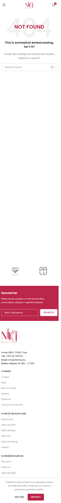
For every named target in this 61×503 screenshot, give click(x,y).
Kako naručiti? (8, 424)
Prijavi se (5, 467)
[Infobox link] (29, 297)
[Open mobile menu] (4, 5)
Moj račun (6, 461)
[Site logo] (29, 4)
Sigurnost (6, 435)
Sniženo (5, 393)
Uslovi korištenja (9, 441)
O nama (5, 376)
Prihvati (36, 497)
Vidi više (19, 497)
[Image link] (9, 335)
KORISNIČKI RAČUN (12, 455)
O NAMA (6, 371)
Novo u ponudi (8, 388)
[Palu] (43, 271)
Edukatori (6, 399)
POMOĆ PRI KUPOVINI (13, 413)
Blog (3, 382)
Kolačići (5, 447)
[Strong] (15, 271)
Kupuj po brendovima (12, 404)
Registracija (7, 419)
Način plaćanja (8, 430)
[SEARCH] (52, 67)
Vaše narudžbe (8, 472)
